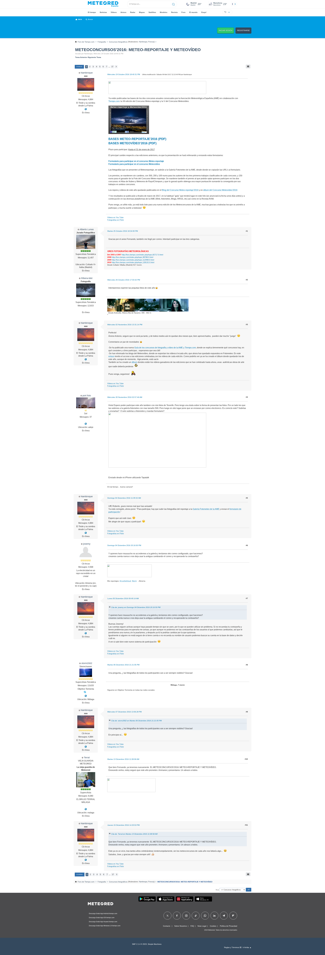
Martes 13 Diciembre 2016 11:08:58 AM (123, 759)
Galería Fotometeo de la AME (206, 509)
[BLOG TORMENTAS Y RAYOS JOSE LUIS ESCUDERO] (86, 809)
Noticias (103, 12)
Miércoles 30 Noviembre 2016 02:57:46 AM (124, 397)
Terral (87, 757)
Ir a (217, 890)
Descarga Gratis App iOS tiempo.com (101, 917)
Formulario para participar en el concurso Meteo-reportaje (136, 161)
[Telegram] (224, 915)
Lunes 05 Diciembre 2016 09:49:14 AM (123, 598)
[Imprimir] (248, 66)
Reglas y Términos (232, 947)
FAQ (192, 926)
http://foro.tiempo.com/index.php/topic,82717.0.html (142, 255)
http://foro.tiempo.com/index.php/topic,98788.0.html (132, 257)
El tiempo (92, 12)
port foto (87, 395)
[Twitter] (167, 915)
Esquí (203, 12)
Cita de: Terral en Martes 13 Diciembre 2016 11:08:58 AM (134, 834)
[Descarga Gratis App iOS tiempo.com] (165, 899)
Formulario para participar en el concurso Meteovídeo (134, 164)
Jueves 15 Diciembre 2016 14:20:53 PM (123, 825)
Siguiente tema (94, 57)
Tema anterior (81, 57)
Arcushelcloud (125, 581)
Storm (134, 581)
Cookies (213, 926)
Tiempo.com (113, 101)
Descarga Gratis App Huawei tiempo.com (103, 922)
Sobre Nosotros (180, 926)
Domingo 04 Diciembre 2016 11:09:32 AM (124, 498)
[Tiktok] (196, 915)
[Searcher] (173, 4)
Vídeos (114, 12)
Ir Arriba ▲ (247, 947)
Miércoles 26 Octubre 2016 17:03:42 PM (123, 280)
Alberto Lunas (87, 229)
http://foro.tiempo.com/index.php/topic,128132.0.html (133, 262)
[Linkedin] (214, 915)
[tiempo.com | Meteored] (100, 903)
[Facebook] (176, 915)
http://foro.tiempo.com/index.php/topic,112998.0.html (133, 260)
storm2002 (86, 663)
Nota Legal (202, 926)
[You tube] (86, 109)
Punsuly (151, 42)
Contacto (166, 926)
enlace (111, 356)
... (109, 67)
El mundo (193, 12)
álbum (134, 362)
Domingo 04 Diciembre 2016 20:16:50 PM (124, 545)
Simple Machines (154, 944)
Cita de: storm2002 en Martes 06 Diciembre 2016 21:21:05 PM (136, 721)
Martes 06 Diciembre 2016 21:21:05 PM (123, 665)
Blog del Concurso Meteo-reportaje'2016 (180, 190)
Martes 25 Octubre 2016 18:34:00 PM (122, 231)
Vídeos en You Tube (115, 217)
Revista (174, 12)
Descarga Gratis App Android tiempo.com (103, 913)
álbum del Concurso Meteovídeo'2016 (220, 190)
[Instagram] (186, 915)
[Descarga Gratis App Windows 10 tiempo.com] (203, 899)
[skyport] (86, 423)
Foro (183, 12)
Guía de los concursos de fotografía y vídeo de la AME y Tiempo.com (165, 348)
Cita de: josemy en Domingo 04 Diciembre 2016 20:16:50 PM (135, 607)
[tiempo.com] (103, 4)
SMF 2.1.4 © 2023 (139, 944)
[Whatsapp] (205, 915)
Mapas (142, 12)
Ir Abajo (79, 66)
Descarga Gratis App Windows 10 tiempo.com (104, 926)
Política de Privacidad (228, 926)
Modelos (163, 12)
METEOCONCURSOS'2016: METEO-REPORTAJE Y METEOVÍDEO (138, 49)
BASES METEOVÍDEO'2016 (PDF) (132, 143)
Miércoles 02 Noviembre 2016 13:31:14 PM (124, 325)
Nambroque (143, 42)
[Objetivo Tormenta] (86, 695)
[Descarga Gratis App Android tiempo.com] (147, 899)
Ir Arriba (79, 874)
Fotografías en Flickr (115, 220)
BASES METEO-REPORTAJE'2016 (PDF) (137, 139)
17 (112, 67)
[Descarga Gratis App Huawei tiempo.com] (184, 899)
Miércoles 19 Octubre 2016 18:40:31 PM (123, 74)
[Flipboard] (233, 915)
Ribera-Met (86, 278)
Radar (132, 12)
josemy (86, 543)
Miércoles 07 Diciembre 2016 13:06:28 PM (124, 712)
